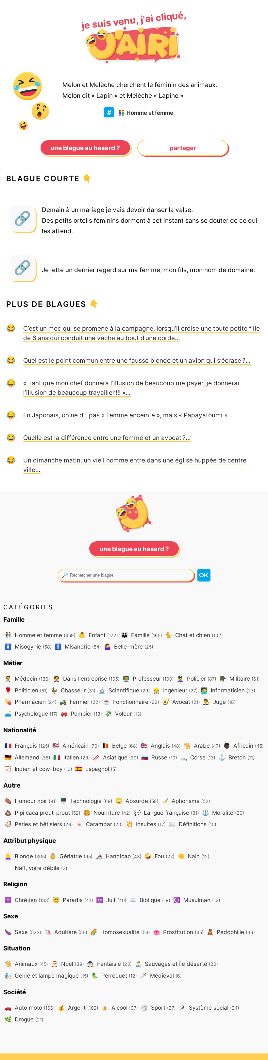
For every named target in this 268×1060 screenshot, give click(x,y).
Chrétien (27, 899)
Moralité (223, 812)
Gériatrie (70, 856)
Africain (243, 745)
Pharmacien (31, 701)
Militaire (239, 678)
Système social (209, 1007)
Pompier (81, 713)
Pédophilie (231, 932)
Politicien (26, 690)
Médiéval (161, 975)
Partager (183, 148)
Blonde (25, 856)
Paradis (73, 899)
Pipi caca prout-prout (42, 812)
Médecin (27, 678)
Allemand (27, 757)
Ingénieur (175, 690)
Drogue (24, 1019)
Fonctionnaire (131, 701)
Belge (120, 745)
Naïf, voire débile (40, 867)
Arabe (202, 745)
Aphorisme (185, 800)
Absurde (137, 800)
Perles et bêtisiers (39, 824)
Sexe (23, 932)
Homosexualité (120, 932)
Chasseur (73, 690)
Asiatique (115, 757)
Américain (75, 745)
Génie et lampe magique (46, 975)
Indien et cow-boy (38, 768)
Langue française (166, 812)
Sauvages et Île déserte (176, 963)
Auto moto (30, 1007)
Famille (141, 635)
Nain (193, 856)
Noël (67, 963)
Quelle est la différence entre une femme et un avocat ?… (107, 438)
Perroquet (114, 975)
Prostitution (178, 932)
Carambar (99, 824)
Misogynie (28, 646)
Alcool (119, 1007)
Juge (219, 701)
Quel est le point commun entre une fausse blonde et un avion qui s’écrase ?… (137, 360)
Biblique (149, 899)
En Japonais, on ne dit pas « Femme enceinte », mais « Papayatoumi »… (128, 415)
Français (27, 745)
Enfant (98, 635)
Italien (71, 757)
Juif (111, 899)
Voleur (123, 713)
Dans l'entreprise (86, 678)
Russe (159, 757)
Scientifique (124, 690)
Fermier (79, 701)
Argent (78, 1007)
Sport (158, 1007)
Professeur (148, 678)
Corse (197, 757)
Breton (236, 757)
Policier (196, 678)
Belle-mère (128, 646)
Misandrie (78, 646)
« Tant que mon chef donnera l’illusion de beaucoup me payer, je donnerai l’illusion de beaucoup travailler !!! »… (131, 387)
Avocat (181, 701)
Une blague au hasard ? (85, 148)
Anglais (161, 745)
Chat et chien (194, 635)
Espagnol (96, 768)
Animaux (26, 963)
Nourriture (107, 812)
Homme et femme (145, 112)
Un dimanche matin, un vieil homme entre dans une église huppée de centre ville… (134, 465)
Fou (159, 856)
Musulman (196, 899)
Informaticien (228, 690)
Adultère (65, 932)
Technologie (86, 800)
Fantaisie (109, 963)
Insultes (146, 824)
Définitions (192, 824)
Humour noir (31, 800)
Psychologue (31, 713)
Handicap (118, 856)
